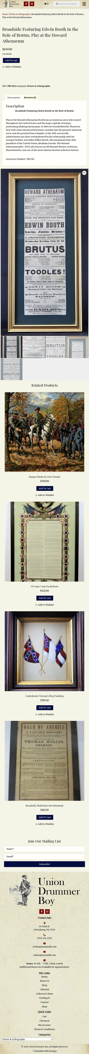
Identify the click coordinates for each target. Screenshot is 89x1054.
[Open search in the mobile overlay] (66, 4)
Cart (44, 1016)
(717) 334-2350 (44, 938)
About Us (44, 981)
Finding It (44, 998)
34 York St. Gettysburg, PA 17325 (44, 928)
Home (5, 14)
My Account (44, 1025)
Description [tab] (13, 97)
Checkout (44, 1020)
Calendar (44, 989)
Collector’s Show (44, 993)
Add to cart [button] (45, 488)
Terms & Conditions (44, 1029)
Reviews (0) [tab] (30, 97)
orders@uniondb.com (44, 955)
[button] (26, 4)
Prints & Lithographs (20, 14)
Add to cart (11, 60)
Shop (44, 985)
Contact (44, 1002)
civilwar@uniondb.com (44, 946)
